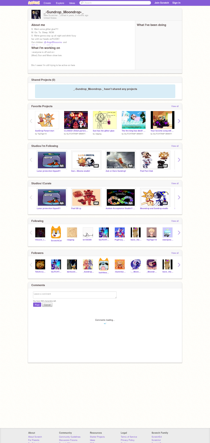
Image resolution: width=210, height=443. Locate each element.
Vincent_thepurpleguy (40, 239)
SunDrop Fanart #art (44, 130)
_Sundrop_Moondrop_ (88, 271)
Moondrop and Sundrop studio (154, 208)
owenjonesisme (167, 239)
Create (47, 3)
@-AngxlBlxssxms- (53, 42)
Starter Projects (97, 436)
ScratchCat (56, 240)
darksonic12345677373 (72, 271)
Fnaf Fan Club (146, 171)
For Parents (33, 440)
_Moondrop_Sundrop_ (152, 271)
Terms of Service (129, 436)
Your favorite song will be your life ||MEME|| (163, 130)
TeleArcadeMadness (40, 271)
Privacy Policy (128, 440)
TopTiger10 (42, 133)
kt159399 (87, 239)
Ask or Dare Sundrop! (116, 171)
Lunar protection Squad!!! (49, 171)
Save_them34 (136, 239)
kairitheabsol (104, 272)
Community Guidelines (70, 436)
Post (37, 304)
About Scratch (35, 436)
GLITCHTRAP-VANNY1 (75, 133)
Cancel (47, 304)
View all (175, 106)
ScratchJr (156, 440)
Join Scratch (162, 2)
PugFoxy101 (120, 239)
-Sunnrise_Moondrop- (120, 271)
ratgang (98, 133)
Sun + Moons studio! (80, 171)
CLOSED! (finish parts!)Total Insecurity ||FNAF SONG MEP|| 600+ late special (76, 130)
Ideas (72, 3)
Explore (60, 3)
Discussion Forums (68, 440)
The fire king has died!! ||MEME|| (134, 130)
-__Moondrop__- (136, 271)
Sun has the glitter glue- (104, 130)
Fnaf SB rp (76, 208)
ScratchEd (157, 436)
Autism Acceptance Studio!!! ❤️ (120, 208)
